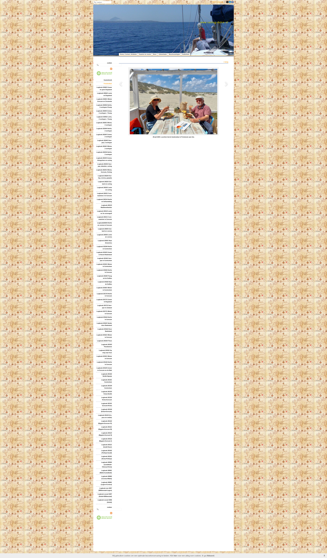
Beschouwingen (174, 54)
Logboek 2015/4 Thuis (104, 341)
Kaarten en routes (145, 54)
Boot (154, 54)
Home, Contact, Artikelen (128, 54)
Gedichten (185, 54)
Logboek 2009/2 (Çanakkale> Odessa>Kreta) (106, 465)
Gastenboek (108, 80)
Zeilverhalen (163, 54)
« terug (226, 62)
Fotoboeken (108, 83)
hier (175, 556)
